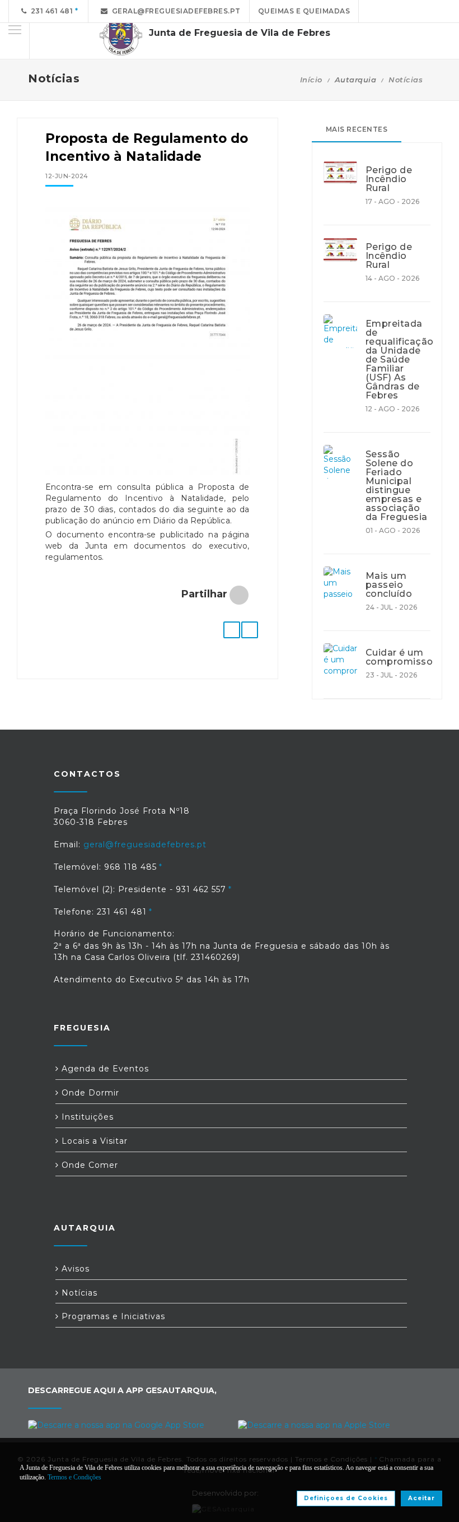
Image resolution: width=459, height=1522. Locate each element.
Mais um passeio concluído (389, 585)
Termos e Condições (74, 1477)
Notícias (405, 79)
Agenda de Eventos (104, 1069)
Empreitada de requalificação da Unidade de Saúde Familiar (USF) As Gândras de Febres (398, 359)
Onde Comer (88, 1165)
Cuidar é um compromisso (398, 657)
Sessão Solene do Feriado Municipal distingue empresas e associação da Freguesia (397, 486)
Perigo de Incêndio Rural (389, 179)
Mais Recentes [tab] (357, 129)
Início (311, 79)
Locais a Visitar (93, 1141)
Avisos (74, 1269)
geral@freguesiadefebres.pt (174, 11)
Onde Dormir (89, 1093)
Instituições (86, 1117)
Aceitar (421, 1498)
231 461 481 (50, 11)
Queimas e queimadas (304, 11)
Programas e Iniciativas (112, 1316)
